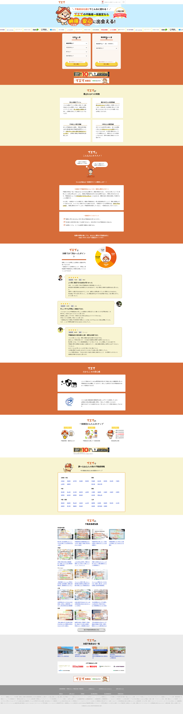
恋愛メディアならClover (131, 698)
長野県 (62, 495)
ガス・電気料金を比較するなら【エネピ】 (22, 698)
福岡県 (93, 503)
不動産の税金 (75, 688)
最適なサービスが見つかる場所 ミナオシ (112, 703)
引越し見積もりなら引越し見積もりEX (57, 696)
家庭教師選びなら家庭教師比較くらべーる (104, 698)
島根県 (68, 503)
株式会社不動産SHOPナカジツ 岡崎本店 (117, 656)
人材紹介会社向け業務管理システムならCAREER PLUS (29, 701)
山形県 (62, 484)
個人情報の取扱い (94, 693)
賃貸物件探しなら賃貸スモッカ (43, 696)
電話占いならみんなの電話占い (143, 698)
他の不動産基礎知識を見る (91, 630)
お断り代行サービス (120, 688)
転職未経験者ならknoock (31, 696)
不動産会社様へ (121, 693)
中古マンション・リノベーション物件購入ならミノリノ (99, 696)
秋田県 (87, 481)
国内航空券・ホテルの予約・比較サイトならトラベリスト (148, 701)
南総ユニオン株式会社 (63, 655)
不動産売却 (81, 688)
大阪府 (111, 492)
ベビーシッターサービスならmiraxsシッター (168, 701)
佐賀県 (99, 503)
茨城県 (93, 481)
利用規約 (82, 693)
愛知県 (81, 495)
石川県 (75, 492)
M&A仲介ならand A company (79, 703)
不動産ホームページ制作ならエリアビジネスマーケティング (76, 696)
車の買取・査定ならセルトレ (126, 696)
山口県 (87, 503)
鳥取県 (62, 503)
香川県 (68, 506)
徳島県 (62, 506)
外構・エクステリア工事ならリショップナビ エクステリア (144, 696)
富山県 (68, 492)
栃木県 (99, 481)
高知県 (81, 506)
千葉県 (117, 481)
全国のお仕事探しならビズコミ (130, 701)
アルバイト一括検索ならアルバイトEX (8, 696)
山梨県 (87, 492)
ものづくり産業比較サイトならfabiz (119, 698)
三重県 (93, 492)
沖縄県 (105, 506)
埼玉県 (111, 481)
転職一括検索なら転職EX (21, 696)
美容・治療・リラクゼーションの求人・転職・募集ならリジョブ (162, 698)
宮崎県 (93, 506)
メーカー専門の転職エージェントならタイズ (47, 703)
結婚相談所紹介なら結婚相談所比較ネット (87, 698)
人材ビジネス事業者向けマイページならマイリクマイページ (79, 701)
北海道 (62, 481)
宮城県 (81, 481)
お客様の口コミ (92, 688)
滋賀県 (99, 492)
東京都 (93, 484)
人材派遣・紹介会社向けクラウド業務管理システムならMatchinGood (54, 701)
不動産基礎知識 (62, 688)
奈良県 (93, 495)
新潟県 (62, 492)
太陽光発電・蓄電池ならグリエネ (37, 698)
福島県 (68, 484)
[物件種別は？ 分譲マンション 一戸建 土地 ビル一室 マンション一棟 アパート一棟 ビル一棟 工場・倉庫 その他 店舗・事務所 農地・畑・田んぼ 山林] (76, 55)
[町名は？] (76, 51)
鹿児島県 (100, 506)
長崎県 (105, 503)
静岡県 (75, 495)
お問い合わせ (71, 693)
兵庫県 (117, 492)
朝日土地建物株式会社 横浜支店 (100, 656)
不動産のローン (70, 688)
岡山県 (75, 503)
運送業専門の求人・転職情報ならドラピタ (65, 703)
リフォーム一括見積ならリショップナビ (164, 696)
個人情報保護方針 (107, 693)
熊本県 (111, 503)
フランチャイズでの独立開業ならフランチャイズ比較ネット (56, 698)
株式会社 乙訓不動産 (80, 655)
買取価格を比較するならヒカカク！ (158, 703)
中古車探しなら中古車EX (116, 696)
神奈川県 (100, 484)
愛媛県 (75, 506)
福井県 (81, 492)
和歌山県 (100, 495)
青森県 (68, 481)
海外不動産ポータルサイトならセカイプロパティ (29, 703)
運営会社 (61, 693)
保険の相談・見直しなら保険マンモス (173, 703)
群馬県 (105, 481)
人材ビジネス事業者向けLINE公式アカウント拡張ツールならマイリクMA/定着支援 (108, 701)
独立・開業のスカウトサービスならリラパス (142, 703)
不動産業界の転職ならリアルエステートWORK (95, 703)
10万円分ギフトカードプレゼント (105, 688)
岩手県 (75, 481)
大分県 (117, 503)
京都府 (105, 492)
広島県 (81, 503)
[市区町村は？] (76, 47)
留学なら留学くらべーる (73, 698)
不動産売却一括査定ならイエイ (127, 703)
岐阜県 (68, 495)
